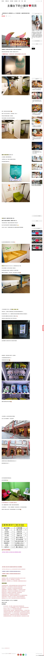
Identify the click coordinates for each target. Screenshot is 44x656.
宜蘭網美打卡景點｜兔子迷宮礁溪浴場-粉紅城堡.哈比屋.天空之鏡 (13, 578)
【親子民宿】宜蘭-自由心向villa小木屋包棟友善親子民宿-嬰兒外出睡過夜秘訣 (13, 569)
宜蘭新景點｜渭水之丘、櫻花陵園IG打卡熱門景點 (11, 579)
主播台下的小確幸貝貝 (22, 5)
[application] (37, 233)
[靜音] (39, 235)
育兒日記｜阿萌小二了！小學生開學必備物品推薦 (12, 608)
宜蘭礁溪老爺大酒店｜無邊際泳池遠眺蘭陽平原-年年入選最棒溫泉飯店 (14, 595)
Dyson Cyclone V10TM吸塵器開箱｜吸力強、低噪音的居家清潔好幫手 (16, 607)
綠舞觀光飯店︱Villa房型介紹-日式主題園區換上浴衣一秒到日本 (13, 591)
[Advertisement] (16, 24)
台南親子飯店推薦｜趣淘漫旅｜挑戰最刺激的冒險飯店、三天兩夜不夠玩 (16, 610)
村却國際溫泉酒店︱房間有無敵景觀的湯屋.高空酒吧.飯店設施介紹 (14, 585)
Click (43, 328)
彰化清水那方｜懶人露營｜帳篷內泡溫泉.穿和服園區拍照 (13, 606)
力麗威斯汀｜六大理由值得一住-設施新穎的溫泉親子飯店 (12, 588)
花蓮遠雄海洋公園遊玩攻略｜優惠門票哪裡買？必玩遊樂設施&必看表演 (16, 611)
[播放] (32, 235)
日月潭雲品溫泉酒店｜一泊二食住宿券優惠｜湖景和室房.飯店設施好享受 (16, 613)
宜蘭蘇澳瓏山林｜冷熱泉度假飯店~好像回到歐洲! (11, 593)
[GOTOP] (26, 655)
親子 (9, 648)
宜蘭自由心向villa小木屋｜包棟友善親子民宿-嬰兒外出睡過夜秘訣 (13, 598)
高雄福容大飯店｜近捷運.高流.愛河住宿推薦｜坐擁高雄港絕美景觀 (15, 614)
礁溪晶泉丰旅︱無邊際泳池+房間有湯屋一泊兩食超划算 (12, 592)
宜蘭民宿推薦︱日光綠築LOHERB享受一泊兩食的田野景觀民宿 (13, 596)
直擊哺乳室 (6, 648)
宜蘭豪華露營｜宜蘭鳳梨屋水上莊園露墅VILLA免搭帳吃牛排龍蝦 (13, 589)
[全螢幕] (41, 235)
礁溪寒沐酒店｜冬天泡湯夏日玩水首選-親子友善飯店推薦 (12, 586)
